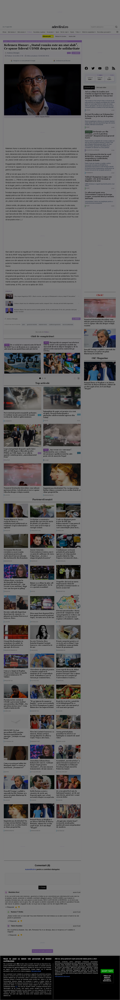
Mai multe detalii (36, 971)
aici (16, 986)
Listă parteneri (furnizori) (62, 976)
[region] (60, 978)
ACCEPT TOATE (107, 971)
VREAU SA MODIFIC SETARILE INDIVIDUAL (107, 978)
